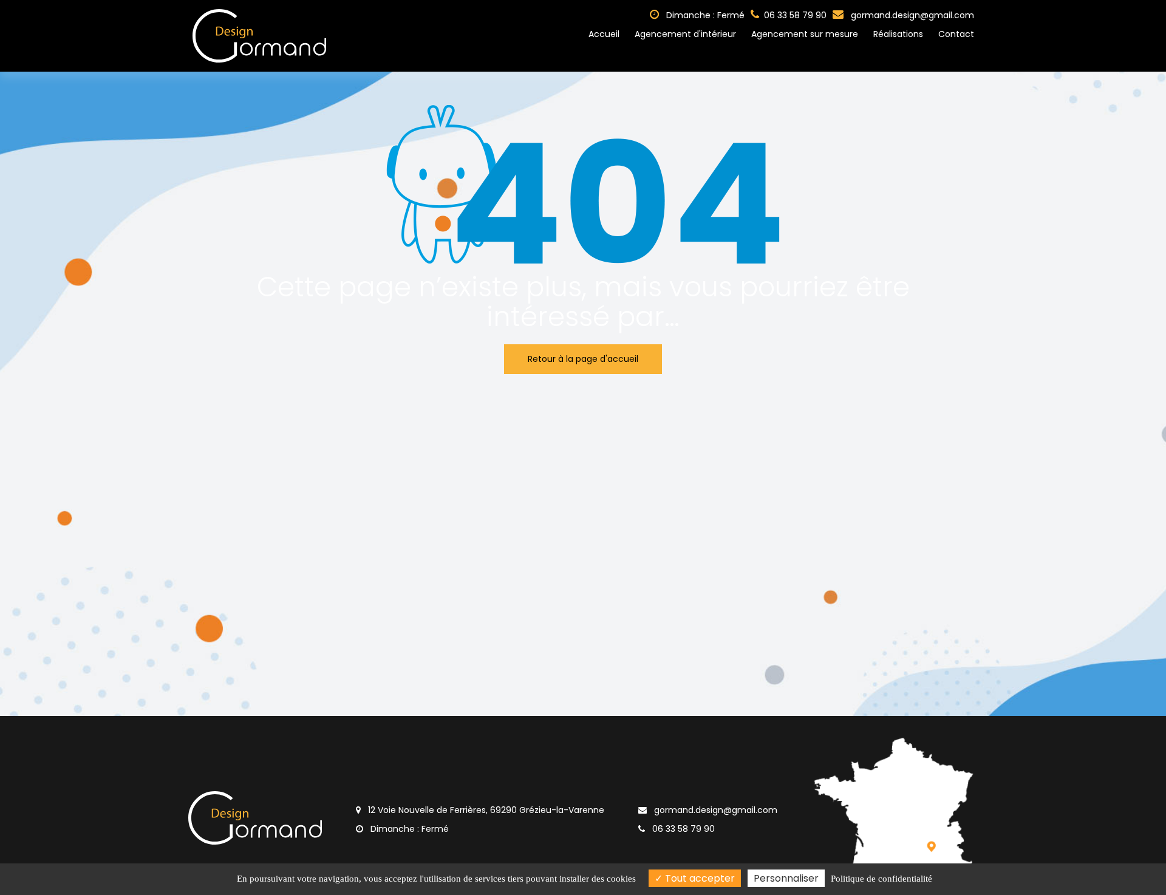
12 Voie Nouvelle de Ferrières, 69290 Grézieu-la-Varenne (485, 810)
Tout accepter (699, 878)
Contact (956, 34)
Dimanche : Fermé (704, 15)
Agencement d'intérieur (685, 34)
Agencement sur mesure (804, 34)
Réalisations (898, 34)
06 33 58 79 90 (682, 829)
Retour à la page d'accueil (583, 359)
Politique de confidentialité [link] (881, 878)
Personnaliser (786, 878)
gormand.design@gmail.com (911, 15)
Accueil (603, 34)
